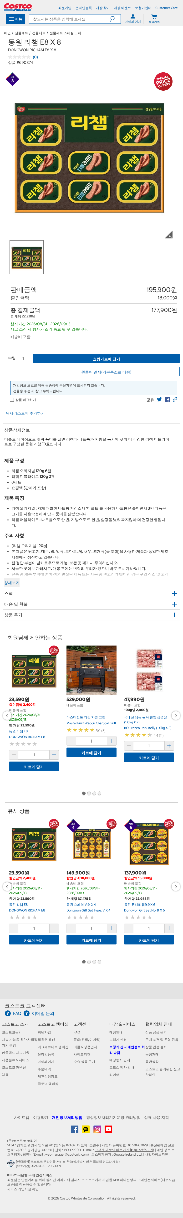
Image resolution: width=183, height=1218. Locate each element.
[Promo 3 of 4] (94, 794)
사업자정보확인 (156, 1154)
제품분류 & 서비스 (15, 1060)
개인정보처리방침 (67, 1117)
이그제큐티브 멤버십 (53, 1047)
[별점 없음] (20, 57)
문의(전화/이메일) (87, 1039)
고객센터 (82, 1024)
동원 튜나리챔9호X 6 (139, 904)
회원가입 (44, 1032)
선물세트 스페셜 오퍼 (65, 33)
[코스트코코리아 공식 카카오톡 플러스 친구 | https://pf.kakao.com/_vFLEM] (86, 1131)
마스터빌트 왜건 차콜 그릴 (85, 717)
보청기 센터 (118, 1039)
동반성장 (152, 1062)
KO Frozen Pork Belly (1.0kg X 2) (148, 728)
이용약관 (40, 1117)
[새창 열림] (11, 1164)
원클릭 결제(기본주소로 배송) (106, 372)
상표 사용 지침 (156, 1117)
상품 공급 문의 (156, 1032)
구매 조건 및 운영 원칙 (161, 1039)
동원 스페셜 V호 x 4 (81, 904)
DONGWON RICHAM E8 (27, 737)
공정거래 (152, 1054)
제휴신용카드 (48, 1076)
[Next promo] (175, 715)
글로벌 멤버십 (48, 1084)
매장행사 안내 (119, 1060)
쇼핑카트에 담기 (106, 359)
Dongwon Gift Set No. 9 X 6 (144, 910)
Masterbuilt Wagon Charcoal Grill (91, 723)
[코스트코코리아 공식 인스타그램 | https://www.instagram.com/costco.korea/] (97, 1131)
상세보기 (12, 582)
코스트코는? (11, 1032)
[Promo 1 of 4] (84, 794)
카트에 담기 (34, 766)
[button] (115, 18)
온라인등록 (46, 1054)
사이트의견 (82, 1054)
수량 (12, 357)
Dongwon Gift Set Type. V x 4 (88, 910)
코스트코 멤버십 (53, 1024)
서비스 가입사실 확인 (23, 1189)
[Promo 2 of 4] (89, 794)
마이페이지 (46, 1062)
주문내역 (44, 1069)
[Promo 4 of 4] (99, 794)
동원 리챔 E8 (18, 731)
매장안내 (116, 1032)
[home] (18, 7)
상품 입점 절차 (156, 1047)
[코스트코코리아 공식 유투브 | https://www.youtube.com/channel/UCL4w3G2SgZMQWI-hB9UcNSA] (108, 1131)
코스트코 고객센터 (25, 1005)
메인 (7, 33)
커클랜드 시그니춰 (15, 1053)
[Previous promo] (7, 715)
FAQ (77, 1032)
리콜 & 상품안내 (85, 1047)
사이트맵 (21, 1117)
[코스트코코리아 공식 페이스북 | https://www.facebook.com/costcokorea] (75, 1131)
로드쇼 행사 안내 (121, 1067)
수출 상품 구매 (84, 1062)
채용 (5, 1075)
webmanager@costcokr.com (66, 1154)
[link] (159, 399)
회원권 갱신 (46, 1039)
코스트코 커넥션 (14, 1067)
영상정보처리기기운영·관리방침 (113, 1117)
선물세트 (21, 33)
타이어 (114, 1075)
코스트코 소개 (15, 1024)
